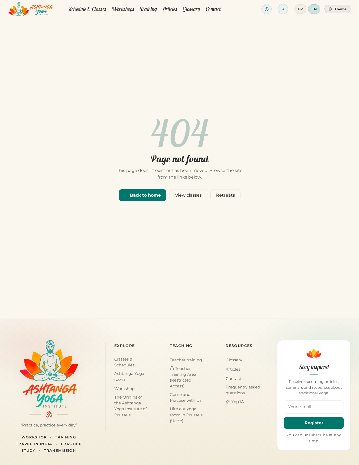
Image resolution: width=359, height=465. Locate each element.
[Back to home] (31, 9)
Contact (213, 9)
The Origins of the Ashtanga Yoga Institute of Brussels (130, 406)
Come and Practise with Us (185, 397)
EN (314, 9)
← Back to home (142, 195)
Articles (170, 9)
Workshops (123, 9)
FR (300, 9)
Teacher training (186, 360)
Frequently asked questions (243, 390)
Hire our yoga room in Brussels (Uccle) (186, 415)
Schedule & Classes (87, 9)
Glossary (191, 9)
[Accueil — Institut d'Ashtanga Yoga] (49, 374)
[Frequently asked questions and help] (266, 9)
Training (148, 9)
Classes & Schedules (124, 362)
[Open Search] (283, 9)
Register (314, 422)
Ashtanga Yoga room (129, 376)
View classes (188, 195)
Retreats (225, 195)
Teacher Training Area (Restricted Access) (183, 377)
